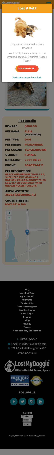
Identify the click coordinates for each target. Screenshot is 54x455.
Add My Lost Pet (27, 68)
